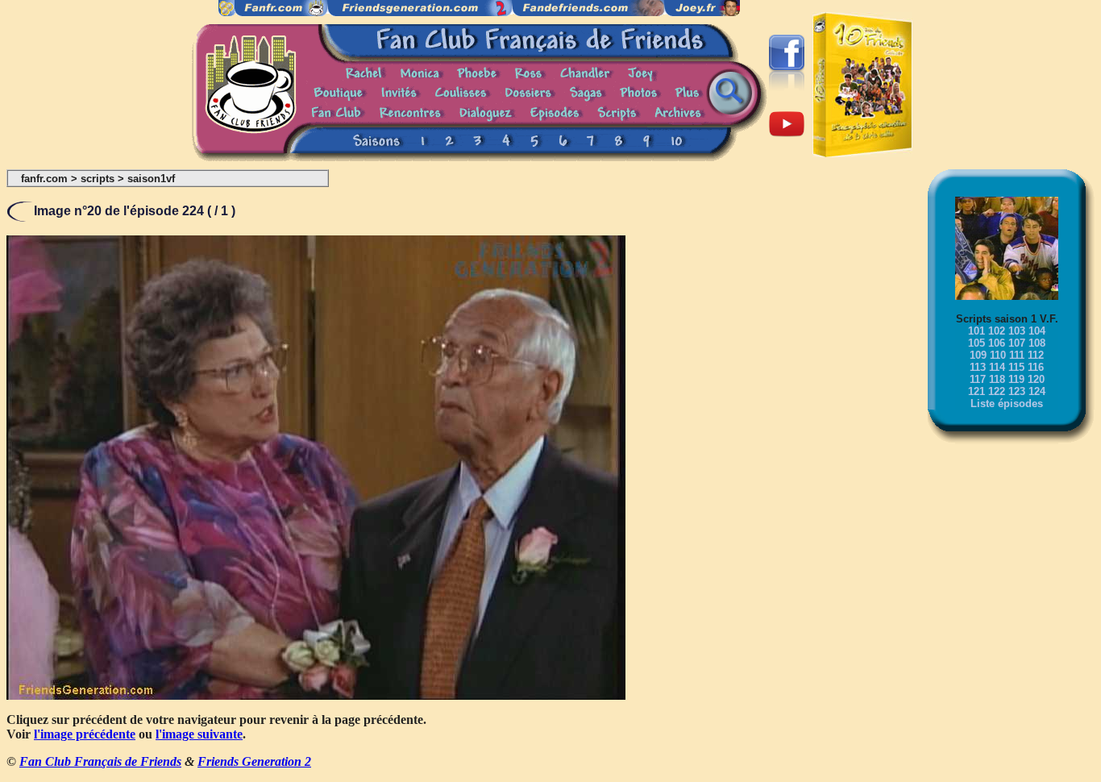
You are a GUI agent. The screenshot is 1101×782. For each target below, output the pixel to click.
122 (996, 391)
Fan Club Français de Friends (100, 761)
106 (996, 343)
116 (1036, 367)
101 (976, 331)
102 (996, 331)
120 (1036, 379)
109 (978, 355)
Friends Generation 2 (254, 761)
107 (1016, 343)
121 (976, 391)
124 (1036, 391)
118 (997, 379)
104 (1036, 331)
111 (1016, 355)
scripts (97, 179)
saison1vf (151, 179)
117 (978, 379)
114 (997, 367)
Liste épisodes (1006, 403)
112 (1036, 355)
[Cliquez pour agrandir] (315, 695)
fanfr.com (44, 179)
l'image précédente (84, 734)
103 (1016, 331)
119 (1016, 379)
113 (978, 367)
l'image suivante (199, 734)
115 (1016, 367)
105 (976, 343)
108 (1036, 343)
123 (1016, 391)
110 (998, 355)
